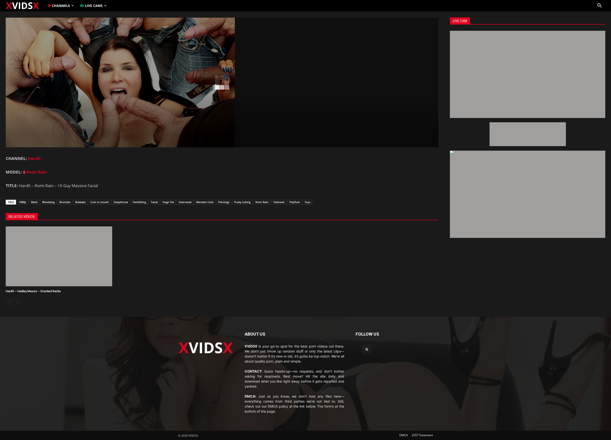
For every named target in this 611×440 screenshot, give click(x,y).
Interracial (185, 202)
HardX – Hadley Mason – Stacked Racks (33, 291)
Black (34, 202)
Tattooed (278, 202)
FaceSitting (139, 202)
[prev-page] (9, 302)
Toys (307, 202)
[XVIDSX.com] (25, 5)
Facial (154, 202)
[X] (366, 349)
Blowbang (48, 202)
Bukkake (80, 202)
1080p (22, 202)
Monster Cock (204, 202)
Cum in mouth (99, 202)
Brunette (64, 202)
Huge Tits (168, 202)
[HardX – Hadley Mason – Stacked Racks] (59, 256)
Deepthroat (121, 202)
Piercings (223, 202)
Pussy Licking (242, 202)
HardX (34, 158)
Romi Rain (36, 172)
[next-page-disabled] (16, 302)
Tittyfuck (294, 202)
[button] (599, 5)
